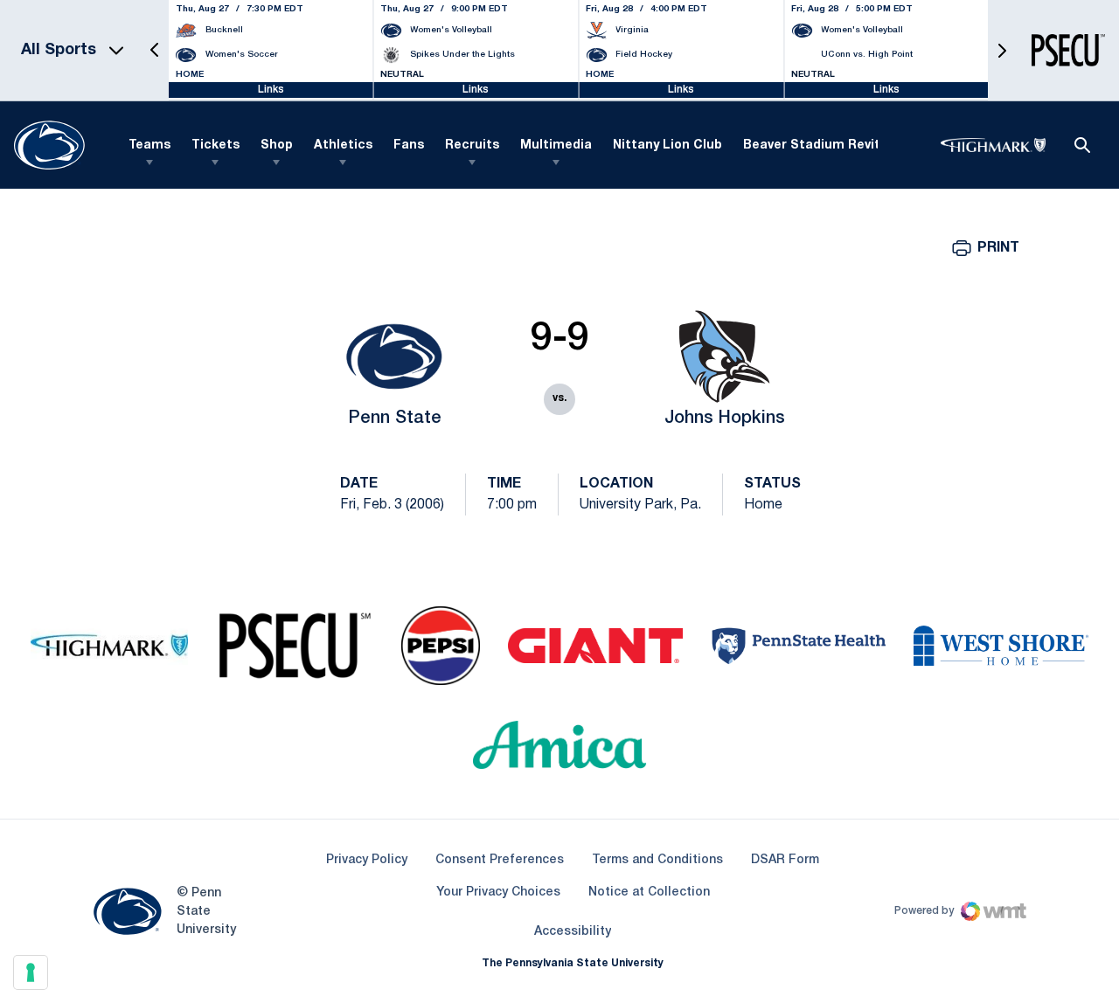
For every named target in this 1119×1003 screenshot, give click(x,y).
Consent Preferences (499, 860)
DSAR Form (785, 860)
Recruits (472, 145)
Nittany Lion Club (667, 145)
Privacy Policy (366, 860)
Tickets (215, 145)
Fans (408, 145)
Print (998, 248)
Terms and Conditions (657, 860)
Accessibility (572, 931)
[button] (155, 50)
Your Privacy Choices (498, 892)
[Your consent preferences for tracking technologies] (30, 972)
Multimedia (556, 145)
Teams (149, 145)
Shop (277, 145)
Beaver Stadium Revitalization (839, 145)
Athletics (343, 145)
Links (271, 89)
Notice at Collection (649, 892)
